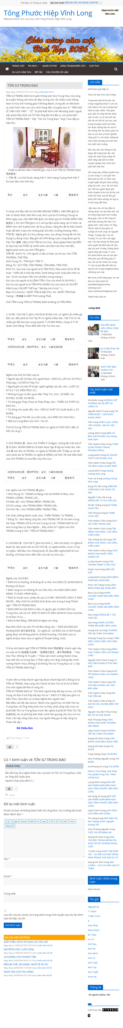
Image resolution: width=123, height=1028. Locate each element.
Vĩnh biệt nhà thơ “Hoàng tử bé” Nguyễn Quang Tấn (102, 821)
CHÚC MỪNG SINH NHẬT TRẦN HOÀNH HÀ (103, 553)
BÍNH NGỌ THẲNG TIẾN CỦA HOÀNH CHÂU (103, 652)
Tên (7, 859)
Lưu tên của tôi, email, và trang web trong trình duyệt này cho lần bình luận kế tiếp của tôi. (43, 916)
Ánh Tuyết (93, 972)
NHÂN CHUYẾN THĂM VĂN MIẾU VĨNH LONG (103, 595)
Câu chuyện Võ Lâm (57, 72)
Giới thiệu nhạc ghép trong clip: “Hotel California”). (102, 774)
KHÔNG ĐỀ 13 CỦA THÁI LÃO (102, 500)
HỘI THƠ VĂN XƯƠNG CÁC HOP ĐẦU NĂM (102, 685)
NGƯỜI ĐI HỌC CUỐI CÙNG (19, 949)
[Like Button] (10, 747)
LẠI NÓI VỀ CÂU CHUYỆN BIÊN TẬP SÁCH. (103, 704)
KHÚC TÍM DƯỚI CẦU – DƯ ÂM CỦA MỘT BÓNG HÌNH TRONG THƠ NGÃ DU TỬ (103, 854)
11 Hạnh (92, 911)
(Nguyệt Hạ (93, 906)
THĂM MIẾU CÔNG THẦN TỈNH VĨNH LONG (103, 641)
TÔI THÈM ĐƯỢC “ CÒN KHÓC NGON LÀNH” (103, 414)
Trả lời (11, 795)
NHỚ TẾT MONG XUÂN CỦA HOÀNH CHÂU (103, 674)
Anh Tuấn (93, 962)
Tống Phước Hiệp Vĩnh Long (48, 12)
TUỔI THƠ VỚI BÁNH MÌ (99, 832)
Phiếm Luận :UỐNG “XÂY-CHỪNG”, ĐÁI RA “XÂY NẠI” (103, 425)
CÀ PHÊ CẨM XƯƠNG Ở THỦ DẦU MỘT (102, 663)
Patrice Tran (94, 771)
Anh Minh (93, 953)
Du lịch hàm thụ (21, 72)
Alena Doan (93, 930)
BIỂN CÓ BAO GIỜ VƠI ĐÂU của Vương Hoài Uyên (102, 436)
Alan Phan (93, 925)
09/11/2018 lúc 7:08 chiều (14, 770)
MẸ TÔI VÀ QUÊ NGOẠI (99, 714)
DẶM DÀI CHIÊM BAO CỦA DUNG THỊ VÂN (102, 489)
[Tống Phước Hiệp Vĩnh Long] (7, 69)
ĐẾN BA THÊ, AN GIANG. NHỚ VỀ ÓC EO (26, 964)
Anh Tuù (92, 967)
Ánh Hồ (91, 948)
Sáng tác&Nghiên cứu (73, 65)
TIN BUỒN (112, 754)
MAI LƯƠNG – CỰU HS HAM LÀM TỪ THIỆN (103, 865)
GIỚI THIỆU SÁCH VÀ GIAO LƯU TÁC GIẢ (26, 942)
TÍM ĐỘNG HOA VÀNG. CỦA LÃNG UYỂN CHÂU (102, 531)
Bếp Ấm (38, 72)
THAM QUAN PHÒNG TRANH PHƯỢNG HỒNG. (103, 447)
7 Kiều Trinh (94, 916)
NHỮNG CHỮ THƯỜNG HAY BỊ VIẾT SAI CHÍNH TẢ (102, 403)
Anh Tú (91, 958)
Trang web (10, 893)
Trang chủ (18, 65)
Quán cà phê (49, 65)
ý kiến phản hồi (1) (46, 92)
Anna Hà (92, 976)
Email (8, 876)
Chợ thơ (94, 65)
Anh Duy (92, 944)
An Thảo (92, 934)
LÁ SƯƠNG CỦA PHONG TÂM (20, 957)
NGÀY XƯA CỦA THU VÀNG (19, 971)
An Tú (91, 939)
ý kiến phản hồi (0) (44, 945)
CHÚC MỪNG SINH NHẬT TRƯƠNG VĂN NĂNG (102, 722)
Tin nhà (32, 65)
